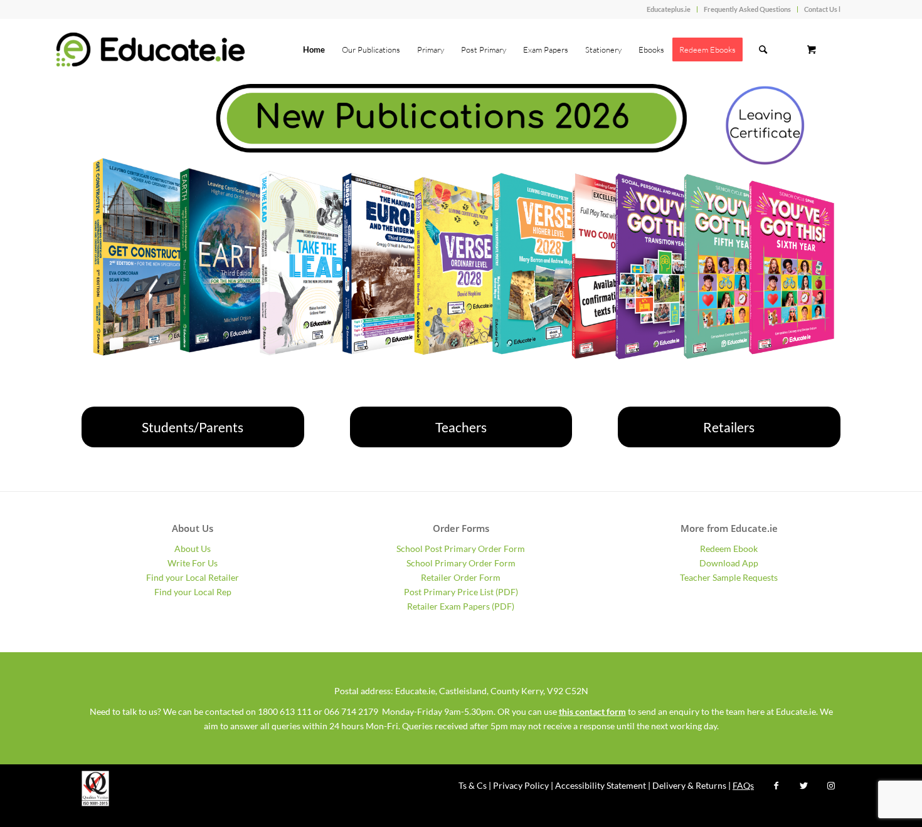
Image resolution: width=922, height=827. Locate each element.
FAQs (743, 785)
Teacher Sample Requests (729, 577)
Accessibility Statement (600, 785)
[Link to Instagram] (831, 785)
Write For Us (192, 563)
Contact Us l (822, 9)
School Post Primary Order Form (460, 548)
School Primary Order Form (461, 563)
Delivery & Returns (689, 785)
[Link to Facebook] (775, 785)
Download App (728, 563)
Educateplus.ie (669, 9)
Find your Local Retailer (192, 577)
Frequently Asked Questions (747, 9)
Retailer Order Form (461, 577)
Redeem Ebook (729, 548)
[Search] (763, 49)
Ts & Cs (472, 785)
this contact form (592, 711)
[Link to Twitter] (803, 785)
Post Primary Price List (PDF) (461, 591)
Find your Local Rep (192, 591)
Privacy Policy (521, 785)
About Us (192, 548)
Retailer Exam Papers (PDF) (460, 606)
